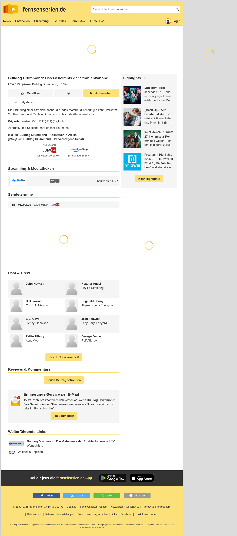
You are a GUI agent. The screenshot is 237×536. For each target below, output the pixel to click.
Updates (71, 506)
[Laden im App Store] (142, 478)
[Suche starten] (177, 9)
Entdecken (22, 21)
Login (176, 21)
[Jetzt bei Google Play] (112, 478)
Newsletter (117, 506)
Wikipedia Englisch (30, 452)
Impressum (164, 506)
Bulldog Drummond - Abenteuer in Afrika (47, 135)
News (7, 21)
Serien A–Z (78, 21)
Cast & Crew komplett (63, 357)
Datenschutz (34, 514)
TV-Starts (59, 21)
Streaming (41, 21)
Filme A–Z (97, 21)
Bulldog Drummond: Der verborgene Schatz (54, 139)
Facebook (126, 514)
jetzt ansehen (103, 93)
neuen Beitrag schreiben (64, 380)
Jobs (81, 514)
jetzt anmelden (64, 415)
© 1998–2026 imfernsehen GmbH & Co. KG (38, 506)
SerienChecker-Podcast (93, 506)
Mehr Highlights (149, 178)
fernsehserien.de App (74, 478)
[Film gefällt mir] (30, 93)
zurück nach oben (146, 514)
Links (114, 514)
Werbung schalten (97, 514)
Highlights (132, 78)
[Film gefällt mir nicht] (68, 93)
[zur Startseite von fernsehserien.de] (11, 9)
